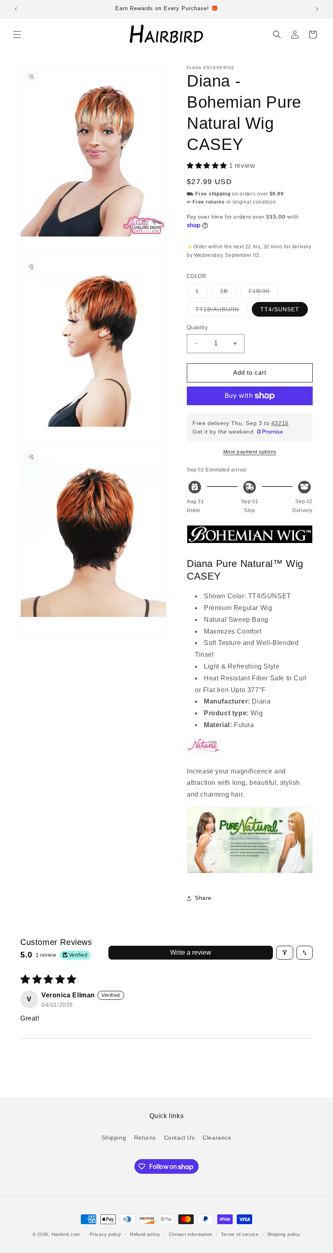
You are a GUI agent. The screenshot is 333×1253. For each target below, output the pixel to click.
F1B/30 (263, 292)
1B (228, 292)
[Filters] (284, 953)
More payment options (250, 452)
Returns (145, 1137)
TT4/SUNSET (279, 309)
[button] (17, 34)
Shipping (114, 1137)
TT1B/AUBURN (221, 311)
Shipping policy (284, 1234)
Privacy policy (105, 1234)
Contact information (190, 1234)
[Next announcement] (317, 9)
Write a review (190, 952)
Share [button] (203, 898)
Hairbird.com (66, 1234)
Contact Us (179, 1137)
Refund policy (145, 1234)
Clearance (217, 1137)
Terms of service (240, 1234)
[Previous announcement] (16, 9)
